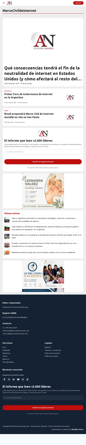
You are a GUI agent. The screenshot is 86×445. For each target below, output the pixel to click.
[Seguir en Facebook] (4, 379)
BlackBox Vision (77, 429)
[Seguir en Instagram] (23, 379)
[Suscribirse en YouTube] (18, 379)
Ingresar (78, 3)
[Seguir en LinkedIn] (14, 379)
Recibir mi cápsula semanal (43, 162)
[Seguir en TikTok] (27, 379)
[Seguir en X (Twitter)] (9, 379)
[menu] (4, 3)
